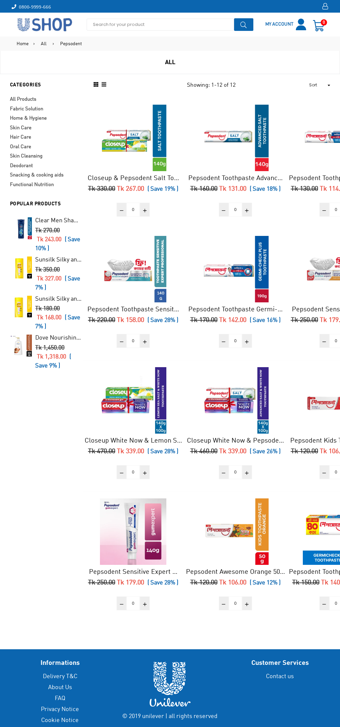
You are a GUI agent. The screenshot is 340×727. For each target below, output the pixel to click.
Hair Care (20, 137)
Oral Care (20, 147)
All (43, 44)
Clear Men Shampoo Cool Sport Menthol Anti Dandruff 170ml (58, 221)
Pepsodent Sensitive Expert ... (133, 572)
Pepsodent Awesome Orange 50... (235, 572)
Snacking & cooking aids (36, 175)
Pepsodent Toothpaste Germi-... (235, 309)
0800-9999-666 (34, 6)
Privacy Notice (60, 709)
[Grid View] (96, 85)
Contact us (280, 676)
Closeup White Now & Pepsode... (235, 441)
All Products (23, 99)
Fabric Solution (26, 109)
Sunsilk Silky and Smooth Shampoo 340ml (58, 260)
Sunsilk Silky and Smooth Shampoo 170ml (58, 299)
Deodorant (21, 165)
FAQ (60, 698)
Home (23, 44)
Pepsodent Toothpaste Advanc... (235, 178)
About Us (60, 687)
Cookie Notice (60, 720)
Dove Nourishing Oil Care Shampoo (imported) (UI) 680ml (58, 338)
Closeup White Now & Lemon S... (133, 441)
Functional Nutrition (32, 184)
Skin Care (21, 128)
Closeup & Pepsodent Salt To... (133, 178)
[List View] (104, 85)
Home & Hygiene (28, 118)
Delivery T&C (60, 676)
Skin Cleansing (26, 156)
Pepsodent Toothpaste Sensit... (133, 309)
